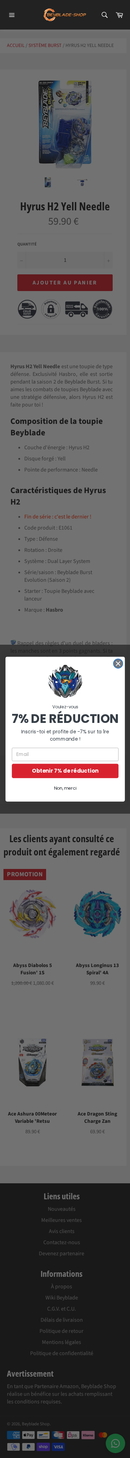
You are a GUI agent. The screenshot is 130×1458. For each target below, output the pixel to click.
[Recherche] (104, 15)
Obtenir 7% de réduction (65, 770)
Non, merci (65, 788)
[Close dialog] (118, 663)
